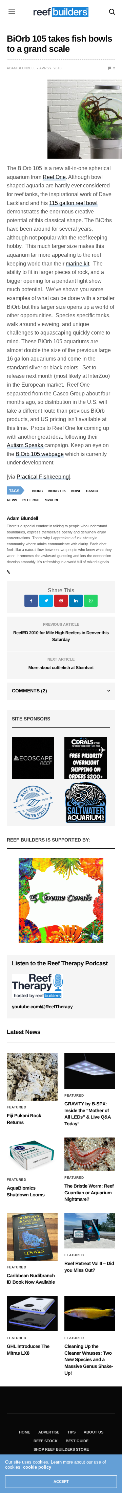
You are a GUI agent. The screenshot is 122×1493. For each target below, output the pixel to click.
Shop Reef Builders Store (61, 1449)
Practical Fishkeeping (43, 477)
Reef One (54, 177)
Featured (16, 1107)
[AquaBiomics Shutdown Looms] (32, 1155)
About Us (93, 1432)
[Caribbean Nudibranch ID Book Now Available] (32, 1237)
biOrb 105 (57, 491)
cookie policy (37, 1467)
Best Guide (77, 1441)
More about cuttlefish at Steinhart (61, 667)
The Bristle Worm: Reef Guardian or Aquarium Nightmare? (89, 1192)
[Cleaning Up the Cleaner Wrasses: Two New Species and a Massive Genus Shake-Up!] (89, 1313)
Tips (71, 1432)
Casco (92, 491)
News (12, 500)
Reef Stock (46, 1441)
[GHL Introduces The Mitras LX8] (32, 1313)
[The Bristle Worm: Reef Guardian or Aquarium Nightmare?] (89, 1154)
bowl (76, 491)
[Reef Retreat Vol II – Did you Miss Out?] (89, 1230)
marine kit (77, 264)
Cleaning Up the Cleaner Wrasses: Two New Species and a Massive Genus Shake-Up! (88, 1359)
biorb (37, 491)
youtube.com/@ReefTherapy (42, 1006)
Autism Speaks (25, 445)
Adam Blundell (21, 68)
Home (24, 1432)
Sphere (52, 500)
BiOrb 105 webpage (40, 454)
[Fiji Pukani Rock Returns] (32, 1077)
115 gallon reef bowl (73, 203)
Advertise (48, 1432)
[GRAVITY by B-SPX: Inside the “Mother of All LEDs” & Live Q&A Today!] (89, 1071)
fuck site (81, 538)
